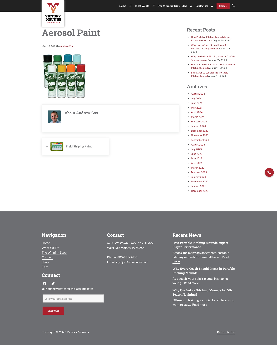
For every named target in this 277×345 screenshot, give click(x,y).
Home (46, 243)
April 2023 (197, 163)
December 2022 (199, 181)
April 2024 (197, 112)
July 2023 (196, 149)
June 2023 (196, 153)
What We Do (50, 248)
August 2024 (198, 93)
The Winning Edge (54, 252)
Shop (45, 262)
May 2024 (196, 107)
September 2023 (200, 139)
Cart (45, 267)
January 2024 (198, 126)
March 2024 (197, 116)
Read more (191, 283)
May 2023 (196, 158)
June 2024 (196, 102)
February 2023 (199, 172)
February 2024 (199, 121)
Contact (47, 257)
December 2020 (199, 190)
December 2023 (199, 130)
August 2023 (198, 144)
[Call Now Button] (269, 172)
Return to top (226, 332)
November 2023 (199, 135)
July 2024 (196, 98)
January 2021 (198, 186)
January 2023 (198, 176)
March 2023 (197, 167)
